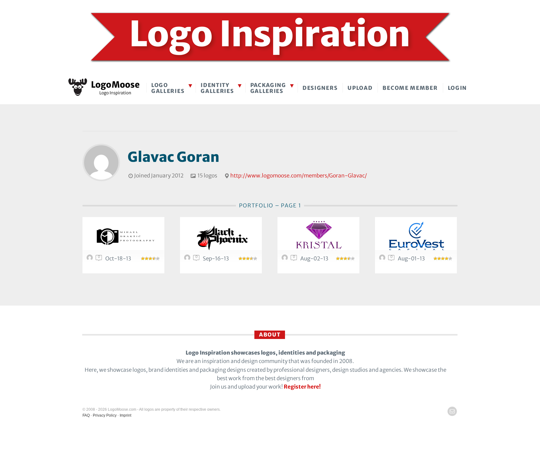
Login (457, 88)
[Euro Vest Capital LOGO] (416, 237)
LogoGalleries (167, 88)
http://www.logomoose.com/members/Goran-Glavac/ (298, 175)
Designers (320, 88)
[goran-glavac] (91, 259)
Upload (360, 88)
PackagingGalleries (268, 88)
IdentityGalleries (217, 88)
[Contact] (452, 411)
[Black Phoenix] (221, 237)
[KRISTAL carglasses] (318, 237)
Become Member (410, 88)
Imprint (125, 415)
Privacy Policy (105, 415)
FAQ (86, 415)
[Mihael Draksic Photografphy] (123, 237)
